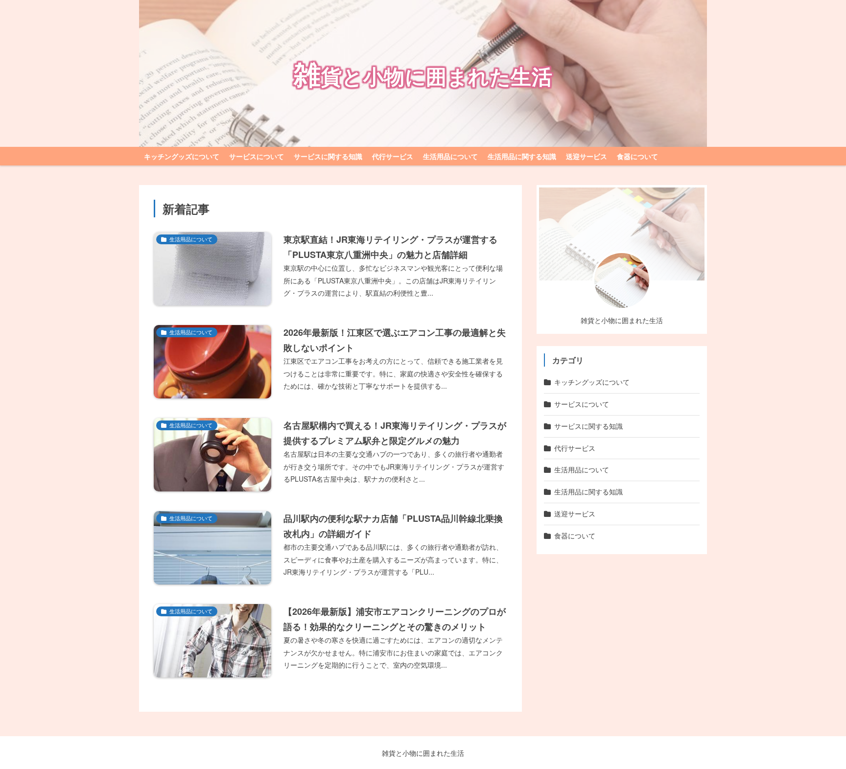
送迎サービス (586, 156)
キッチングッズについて (181, 156)
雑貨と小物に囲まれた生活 (423, 753)
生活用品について (450, 156)
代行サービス (392, 156)
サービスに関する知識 (328, 156)
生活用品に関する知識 (522, 156)
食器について (637, 156)
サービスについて (256, 156)
